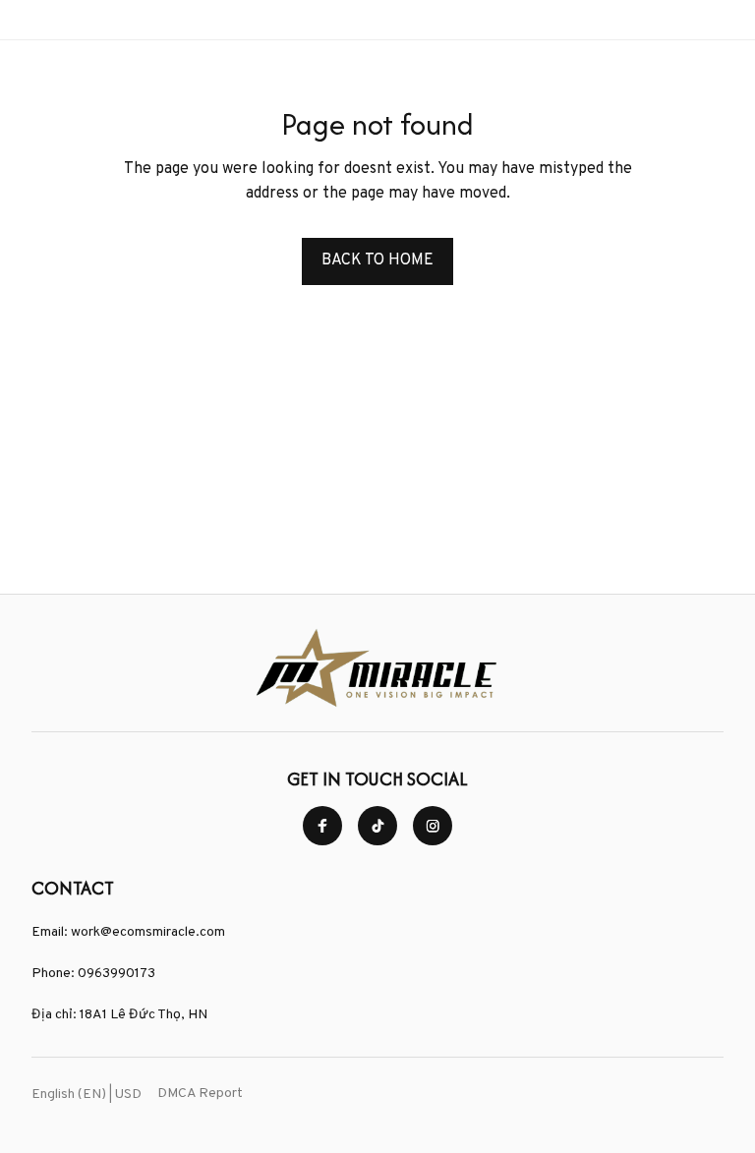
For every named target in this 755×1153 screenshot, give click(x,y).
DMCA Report (200, 1093)
